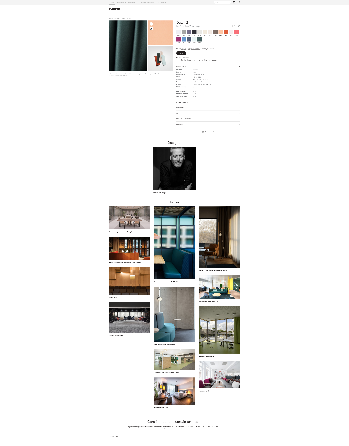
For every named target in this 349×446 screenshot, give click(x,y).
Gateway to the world (206, 356)
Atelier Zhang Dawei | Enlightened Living (213, 270)
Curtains (124, 18)
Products (117, 18)
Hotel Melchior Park (161, 407)
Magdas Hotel (204, 391)
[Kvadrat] (112, 2)
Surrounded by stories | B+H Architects (167, 282)
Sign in (183, 49)
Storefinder (187, 60)
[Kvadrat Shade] (121, 2)
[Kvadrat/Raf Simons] (148, 2)
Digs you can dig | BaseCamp (164, 344)
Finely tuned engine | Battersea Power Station (125, 262)
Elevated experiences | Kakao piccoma (123, 232)
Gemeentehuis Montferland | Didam (166, 372)
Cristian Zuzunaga (159, 193)
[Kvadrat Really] (162, 2)
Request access (194, 49)
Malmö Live (113, 297)
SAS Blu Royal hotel (116, 335)
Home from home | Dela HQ (208, 301)
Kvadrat (111, 18)
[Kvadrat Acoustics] (133, 2)
